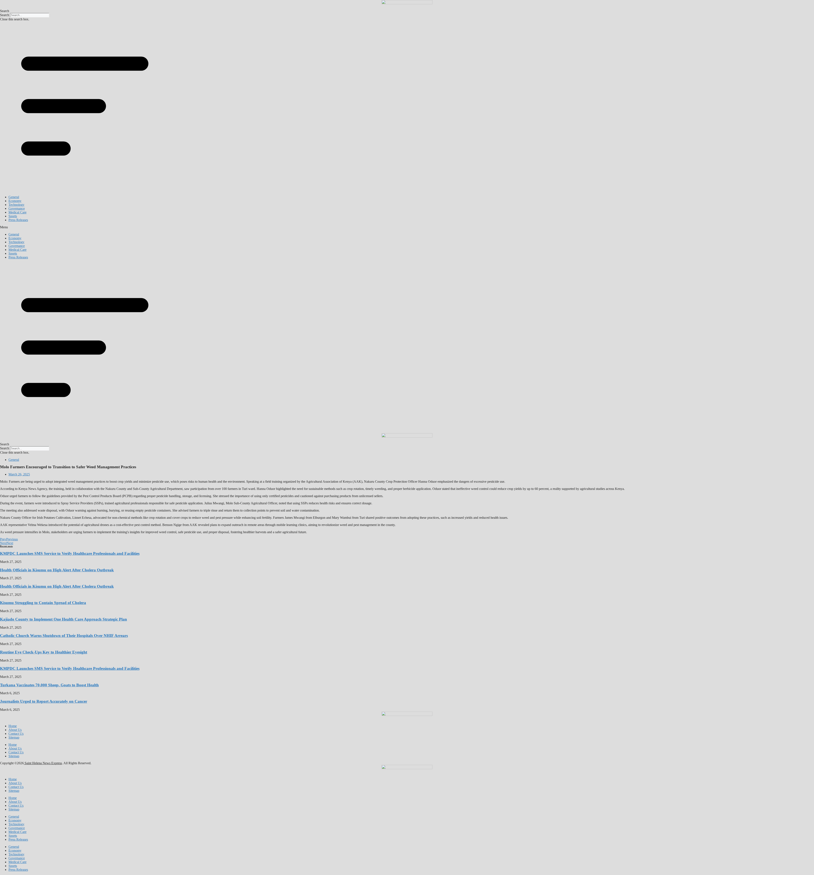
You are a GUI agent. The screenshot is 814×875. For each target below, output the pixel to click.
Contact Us (16, 733)
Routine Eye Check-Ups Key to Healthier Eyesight (43, 652)
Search (4, 15)
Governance (16, 208)
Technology (16, 204)
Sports (12, 216)
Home (12, 726)
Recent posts (6, 546)
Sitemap (13, 737)
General (13, 197)
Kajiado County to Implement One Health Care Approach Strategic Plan (63, 619)
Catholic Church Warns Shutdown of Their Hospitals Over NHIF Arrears (64, 635)
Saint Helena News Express (43, 763)
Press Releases (18, 220)
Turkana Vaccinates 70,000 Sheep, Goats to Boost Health (49, 685)
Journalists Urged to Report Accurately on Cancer (43, 701)
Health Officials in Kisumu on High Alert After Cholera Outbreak (57, 570)
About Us (15, 730)
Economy (14, 201)
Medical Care (17, 212)
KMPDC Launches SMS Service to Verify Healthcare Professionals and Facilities (69, 553)
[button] (407, 11)
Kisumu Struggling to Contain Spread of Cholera (43, 602)
